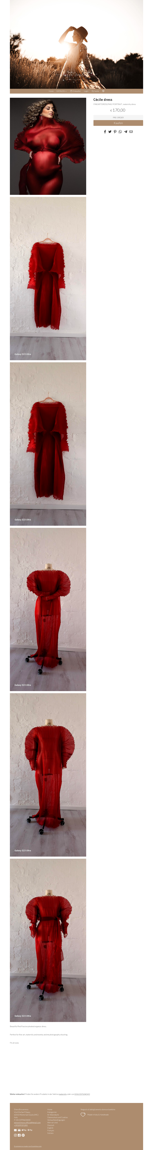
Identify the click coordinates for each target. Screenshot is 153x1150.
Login (86, 91)
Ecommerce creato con (28, 1146)
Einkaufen (76, 91)
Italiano (50, 1133)
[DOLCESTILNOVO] (76, 44)
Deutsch (50, 1125)
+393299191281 (21, 1125)
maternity (63, 1094)
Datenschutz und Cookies (57, 1117)
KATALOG (61, 91)
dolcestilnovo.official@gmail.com (27, 1122)
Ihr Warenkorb (53, 1115)
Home (51, 91)
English (50, 1128)
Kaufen (118, 123)
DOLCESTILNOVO (82, 1094)
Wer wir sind (52, 1122)
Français (50, 1130)
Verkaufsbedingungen (56, 1120)
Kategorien (52, 1112)
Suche (96, 91)
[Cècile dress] (48, 146)
